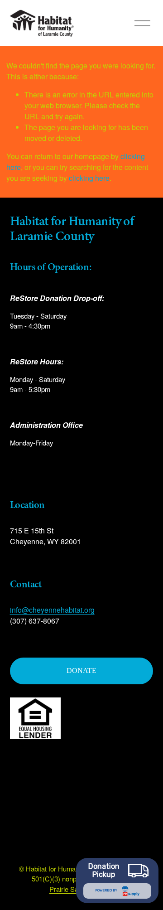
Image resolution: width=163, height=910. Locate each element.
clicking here (89, 178)
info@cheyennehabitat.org (52, 610)
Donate (81, 670)
